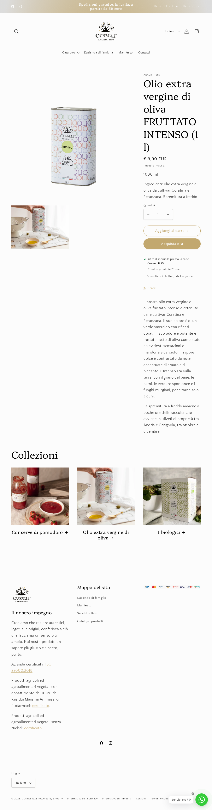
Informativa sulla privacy (82, 798)
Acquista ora (172, 244)
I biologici (169, 532)
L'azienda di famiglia (91, 598)
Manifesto (84, 605)
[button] (16, 31)
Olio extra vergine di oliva (106, 534)
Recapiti (141, 798)
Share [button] (152, 288)
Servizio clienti (88, 613)
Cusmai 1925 (29, 798)
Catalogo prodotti (90, 621)
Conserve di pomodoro (37, 532)
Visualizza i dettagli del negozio (170, 276)
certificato (40, 706)
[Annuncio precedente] (69, 6)
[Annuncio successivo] (142, 6)
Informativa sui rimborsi (116, 798)
